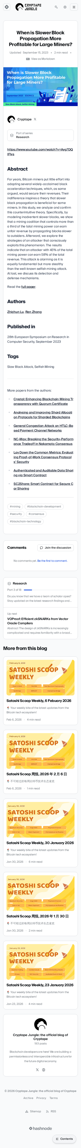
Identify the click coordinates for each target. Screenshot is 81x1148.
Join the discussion (58, 547)
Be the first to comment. (52, 561)
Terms (54, 1098)
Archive (28, 1098)
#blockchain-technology (25, 521)
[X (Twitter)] (35, 119)
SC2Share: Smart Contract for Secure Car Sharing (43, 486)
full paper (28, 287)
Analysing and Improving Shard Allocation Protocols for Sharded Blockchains (43, 415)
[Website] (44, 1070)
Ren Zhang (33, 312)
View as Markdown (43, 59)
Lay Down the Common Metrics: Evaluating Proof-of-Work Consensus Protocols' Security (43, 457)
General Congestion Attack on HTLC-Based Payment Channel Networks (43, 428)
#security (16, 514)
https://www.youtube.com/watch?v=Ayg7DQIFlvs (40, 152)
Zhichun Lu (15, 312)
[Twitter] (37, 1070)
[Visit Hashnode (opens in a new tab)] (40, 1128)
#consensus (36, 514)
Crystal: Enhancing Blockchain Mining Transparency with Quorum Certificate (43, 401)
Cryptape (24, 119)
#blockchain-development (44, 506)
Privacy (41, 1098)
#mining (15, 506)
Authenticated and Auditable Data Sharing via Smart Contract (43, 473)
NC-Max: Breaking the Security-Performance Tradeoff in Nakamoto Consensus (43, 441)
